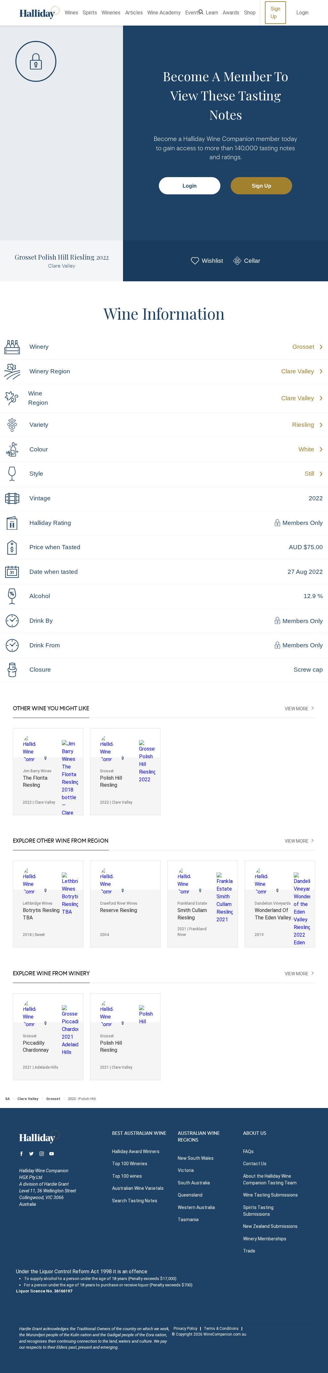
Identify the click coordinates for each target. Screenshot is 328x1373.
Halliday (39, 12)
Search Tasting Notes (134, 1200)
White (306, 449)
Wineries (111, 13)
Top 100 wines (127, 1176)
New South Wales (196, 1158)
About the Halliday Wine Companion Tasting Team (270, 1179)
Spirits (90, 13)
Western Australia (196, 1207)
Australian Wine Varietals (138, 1188)
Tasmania (188, 1219)
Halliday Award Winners (136, 1151)
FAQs (248, 1151)
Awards (231, 13)
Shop (250, 13)
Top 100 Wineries (129, 1163)
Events (193, 13)
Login (302, 13)
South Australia (194, 1182)
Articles (134, 13)
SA (7, 1099)
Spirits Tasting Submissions (258, 1211)
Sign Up (275, 13)
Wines (71, 13)
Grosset (303, 346)
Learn (212, 13)
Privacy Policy (185, 1328)
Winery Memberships (264, 1238)
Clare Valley (297, 371)
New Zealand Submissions (270, 1226)
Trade (249, 1250)
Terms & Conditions (221, 1328)
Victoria (186, 1170)
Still (309, 473)
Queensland (190, 1194)
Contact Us (254, 1163)
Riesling (303, 424)
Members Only (302, 523)
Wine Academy (164, 13)
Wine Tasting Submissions (270, 1194)
